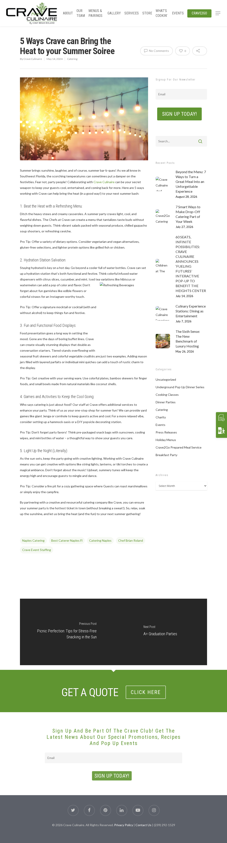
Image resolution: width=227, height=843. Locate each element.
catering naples (100, 540)
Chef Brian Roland (130, 540)
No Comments (158, 51)
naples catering (33, 540)
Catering (72, 59)
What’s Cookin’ (161, 13)
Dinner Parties (166, 402)
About (68, 13)
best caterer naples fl (66, 540)
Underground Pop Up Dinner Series (180, 387)
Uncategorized (166, 379)
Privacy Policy (123, 825)
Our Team (80, 13)
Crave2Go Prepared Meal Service (179, 447)
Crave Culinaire (32, 59)
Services (131, 13)
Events (178, 13)
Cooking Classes (167, 394)
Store (147, 13)
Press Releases (166, 432)
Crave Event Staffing (36, 550)
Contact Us (143, 825)
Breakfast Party (166, 455)
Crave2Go (199, 13)
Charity (161, 417)
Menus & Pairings (95, 13)
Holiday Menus (166, 440)
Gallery (114, 13)
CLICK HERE (146, 692)
